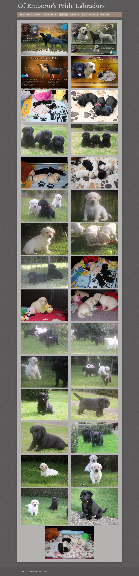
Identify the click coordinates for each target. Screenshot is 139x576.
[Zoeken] (108, 14)
